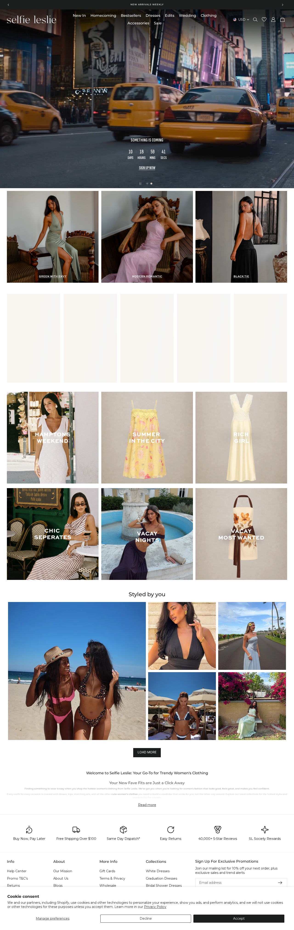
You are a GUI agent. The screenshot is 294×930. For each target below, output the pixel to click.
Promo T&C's (17, 878)
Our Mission (62, 871)
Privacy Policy (155, 907)
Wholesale (107, 886)
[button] (77, 671)
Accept (239, 918)
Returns (13, 886)
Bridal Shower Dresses (164, 886)
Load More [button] (147, 752)
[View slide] (147, 98)
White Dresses (158, 871)
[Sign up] (280, 883)
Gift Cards (107, 871)
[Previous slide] (8, 4)
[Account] (273, 19)
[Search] (255, 19)
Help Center (16, 871)
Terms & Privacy (112, 878)
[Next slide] (282, 4)
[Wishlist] (264, 19)
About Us (60, 878)
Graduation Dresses (161, 878)
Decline (146, 918)
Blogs (57, 886)
